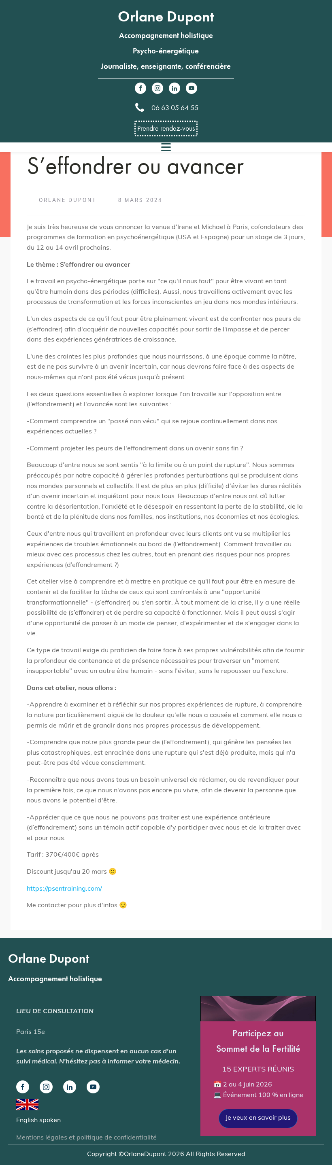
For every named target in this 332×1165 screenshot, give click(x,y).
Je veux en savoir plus (258, 1118)
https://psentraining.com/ (64, 889)
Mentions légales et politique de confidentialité (86, 1138)
